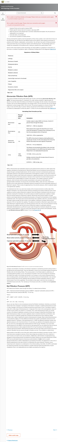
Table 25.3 (52, 49)
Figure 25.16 (37, 210)
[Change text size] (55, 13)
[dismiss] (56, 17)
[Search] (41, 13)
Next (54, 430)
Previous (10, 430)
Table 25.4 (52, 108)
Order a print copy (13, 435)
